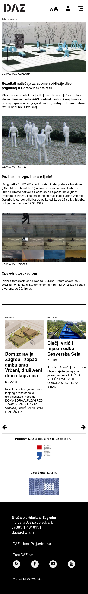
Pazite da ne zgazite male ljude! (27, 176)
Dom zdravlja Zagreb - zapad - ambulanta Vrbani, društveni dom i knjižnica (23, 365)
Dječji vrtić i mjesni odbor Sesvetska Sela (64, 348)
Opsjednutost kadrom (19, 273)
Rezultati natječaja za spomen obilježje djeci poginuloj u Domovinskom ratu (37, 85)
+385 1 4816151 (27, 527)
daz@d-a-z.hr (23, 532)
